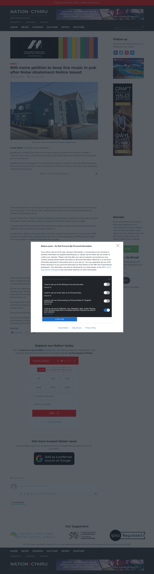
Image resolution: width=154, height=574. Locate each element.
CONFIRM (59, 319)
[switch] (107, 284)
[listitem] (77, 279)
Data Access (77, 328)
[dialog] (77, 287)
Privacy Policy (90, 328)
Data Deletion (63, 328)
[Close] (118, 246)
